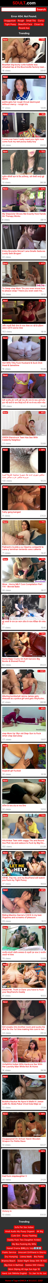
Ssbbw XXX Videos (34, 1265)
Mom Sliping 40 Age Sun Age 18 (24, 1269)
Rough (21, 20)
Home (8, 1280)
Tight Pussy (10, 24)
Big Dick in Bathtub (13, 1265)
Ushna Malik (26, 1256)
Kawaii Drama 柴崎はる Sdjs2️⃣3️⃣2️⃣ (24, 1248)
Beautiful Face (25, 24)
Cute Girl (15, 1235)
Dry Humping (11, 1256)
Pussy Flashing (29, 1235)
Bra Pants (38, 1256)
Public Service (9, 1252)
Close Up (38, 24)
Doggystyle (9, 20)
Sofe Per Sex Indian (24, 1227)
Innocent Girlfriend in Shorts (32, 1252)
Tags (15, 1280)
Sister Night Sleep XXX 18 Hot (32, 1260)
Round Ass (24, 28)
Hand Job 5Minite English (14, 1273)
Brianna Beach (8, 1260)
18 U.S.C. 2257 (35, 1280)
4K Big (40, 1231)
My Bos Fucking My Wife (24, 1244)
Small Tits (31, 20)
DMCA (23, 1280)
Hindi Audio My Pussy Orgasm (19, 1231)
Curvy (41, 20)
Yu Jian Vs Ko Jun (37, 1273)
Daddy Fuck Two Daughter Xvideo (24, 1239)
